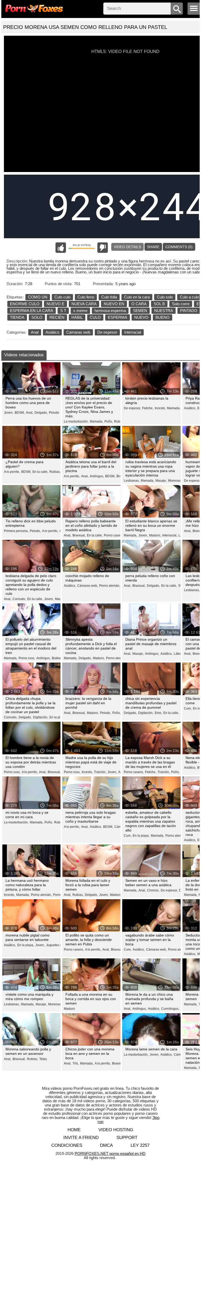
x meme (80, 310)
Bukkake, (58, 658)
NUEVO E (55, 304)
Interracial (132, 332)
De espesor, (132, 408)
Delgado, (41, 412)
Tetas (43, 1059)
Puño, (108, 421)
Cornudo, (19, 599)
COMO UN (37, 297)
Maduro (69, 1009)
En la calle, (40, 472)
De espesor (107, 332)
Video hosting (115, 1129)
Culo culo (62, 297)
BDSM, (20, 412)
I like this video (60, 247)
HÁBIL (77, 317)
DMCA (106, 1145)
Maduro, (155, 535)
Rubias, (119, 421)
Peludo (54, 412)
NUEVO (141, 317)
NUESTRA (163, 310)
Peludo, (35, 531)
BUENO (162, 317)
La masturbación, (76, 421)
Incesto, (160, 408)
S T (63, 310)
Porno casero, (114, 535)
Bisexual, (79, 535)
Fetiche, (147, 408)
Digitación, (40, 717)
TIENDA (17, 317)
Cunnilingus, (170, 1009)
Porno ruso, (27, 658)
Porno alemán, (109, 585)
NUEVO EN (114, 304)
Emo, (158, 713)
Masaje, (161, 480)
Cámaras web (78, 332)
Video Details (127, 247)
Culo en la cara (137, 297)
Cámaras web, (87, 585)
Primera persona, (16, 531)
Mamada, (96, 421)
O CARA (139, 304)
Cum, (188, 708)
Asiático (52, 332)
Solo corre (180, 304)
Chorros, (153, 890)
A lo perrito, (12, 472)
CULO (95, 317)
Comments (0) (179, 247)
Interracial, (169, 535)
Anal (34, 332)
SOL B (159, 304)
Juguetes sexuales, (60, 945)
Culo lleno (85, 297)
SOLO (36, 317)
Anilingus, (97, 476)
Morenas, (174, 480)
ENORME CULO (25, 304)
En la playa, (57, 717)
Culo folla (109, 297)
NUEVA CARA (84, 304)
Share (153, 247)
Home (74, 1129)
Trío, (75, 1063)
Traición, (100, 772)
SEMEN (140, 310)
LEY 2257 (140, 1145)
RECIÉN (56, 317)
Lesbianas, (131, 480)
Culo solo (165, 297)
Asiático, (190, 408)
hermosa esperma (110, 310)
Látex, (178, 654)
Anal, (29, 412)
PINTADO (188, 310)
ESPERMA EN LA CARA (31, 310)
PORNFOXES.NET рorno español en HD (110, 1153)
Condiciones (66, 1145)
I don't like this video (102, 247)
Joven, (8, 412)
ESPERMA (117, 317)
